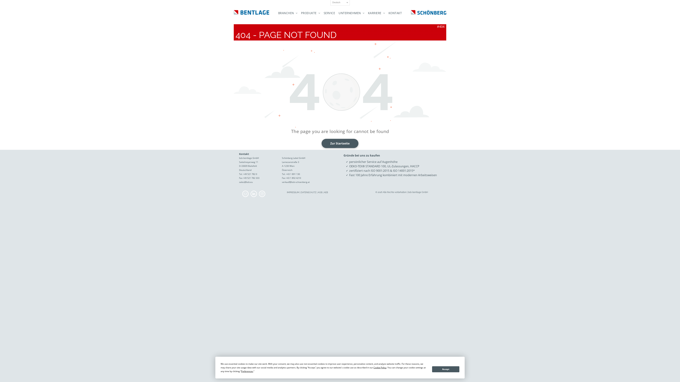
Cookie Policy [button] (379, 367)
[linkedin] (254, 194)
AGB (320, 192)
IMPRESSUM (293, 192)
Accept (445, 369)
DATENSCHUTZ (308, 192)
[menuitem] (287, 13)
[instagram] (262, 194)
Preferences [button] (247, 371)
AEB (326, 192)
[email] (245, 194)
